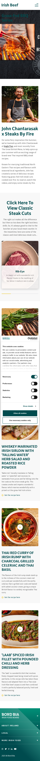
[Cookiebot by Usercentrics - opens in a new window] (28, 338)
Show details (28, 406)
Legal (5, 733)
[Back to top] (30, 716)
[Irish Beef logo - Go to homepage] (10, 5)
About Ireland (10, 726)
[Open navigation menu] (36, 5)
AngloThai (8, 146)
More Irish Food (11, 740)
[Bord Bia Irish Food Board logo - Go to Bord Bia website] (10, 718)
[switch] (34, 383)
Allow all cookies (20, 413)
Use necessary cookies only (20, 420)
